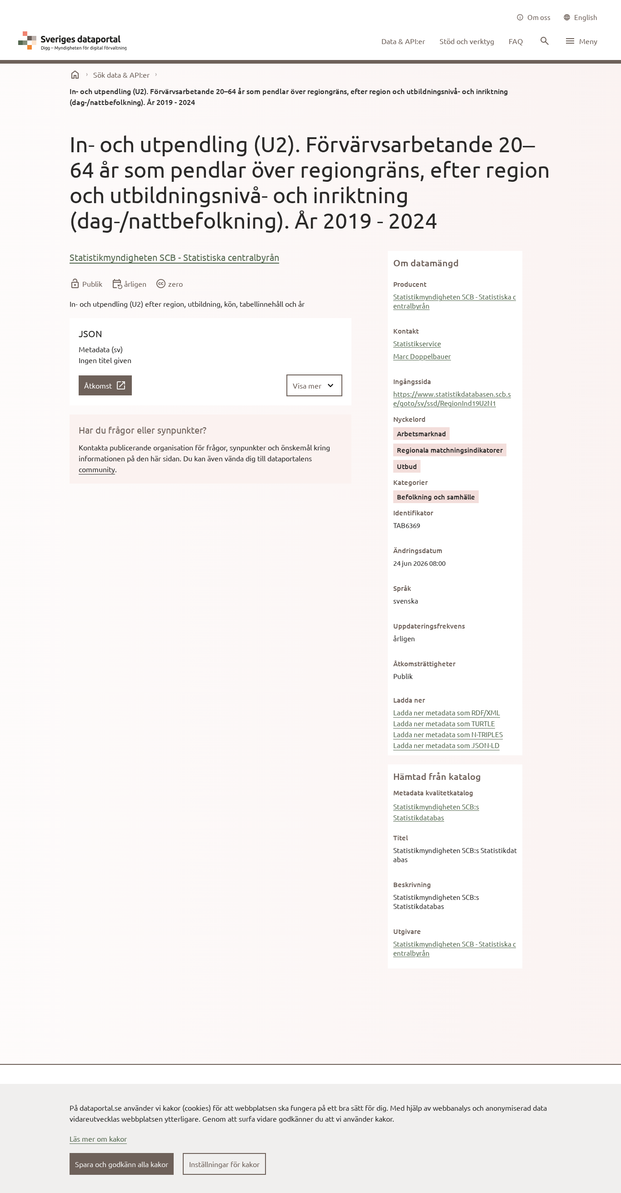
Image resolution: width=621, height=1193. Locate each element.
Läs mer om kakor (98, 1138)
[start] (75, 74)
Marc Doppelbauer (422, 356)
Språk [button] (402, 588)
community (97, 469)
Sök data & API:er (121, 74)
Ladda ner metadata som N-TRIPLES (448, 734)
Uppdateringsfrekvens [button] (429, 625)
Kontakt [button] (406, 330)
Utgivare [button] (407, 931)
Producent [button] (409, 284)
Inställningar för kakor (224, 1163)
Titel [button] (400, 837)
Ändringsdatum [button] (417, 550)
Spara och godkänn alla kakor (121, 1163)
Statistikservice (417, 343)
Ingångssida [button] (412, 381)
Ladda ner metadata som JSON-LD (446, 745)
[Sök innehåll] (544, 41)
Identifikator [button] (413, 512)
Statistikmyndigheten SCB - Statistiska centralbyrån (174, 257)
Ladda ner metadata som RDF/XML (446, 712)
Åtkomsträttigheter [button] (424, 663)
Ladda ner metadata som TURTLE (444, 723)
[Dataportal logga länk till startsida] (74, 41)
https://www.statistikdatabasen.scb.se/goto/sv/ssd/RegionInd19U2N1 (452, 398)
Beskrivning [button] (412, 884)
